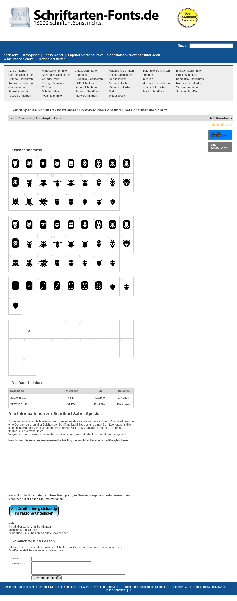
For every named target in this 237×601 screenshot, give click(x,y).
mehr (11, 523)
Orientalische (16, 87)
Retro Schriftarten (120, 87)
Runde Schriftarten (154, 87)
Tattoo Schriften (115, 590)
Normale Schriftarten (189, 83)
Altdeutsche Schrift (18, 59)
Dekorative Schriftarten (56, 74)
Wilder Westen (118, 95)
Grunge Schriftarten (20, 79)
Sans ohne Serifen (188, 87)
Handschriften (118, 79)
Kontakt (55, 586)
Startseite (11, 55)
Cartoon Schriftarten (21, 74)
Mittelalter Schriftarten (156, 83)
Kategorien (31, 55)
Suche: (183, 46)
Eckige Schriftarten (121, 74)
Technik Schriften (52, 95)
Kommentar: (18, 563)
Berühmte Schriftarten (156, 70)
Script (112, 91)
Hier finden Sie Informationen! (44, 499)
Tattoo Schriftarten (51, 59)
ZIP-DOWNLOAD (219, 147)
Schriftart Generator (106, 586)
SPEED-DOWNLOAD (219, 135)
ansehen (123, 397)
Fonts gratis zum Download (211, 586)
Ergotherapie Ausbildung (137, 586)
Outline (46, 87)
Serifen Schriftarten (155, 91)
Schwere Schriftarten (88, 91)
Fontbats (148, 74)
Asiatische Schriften (121, 70)
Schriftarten (35, 495)
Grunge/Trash (50, 79)
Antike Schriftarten (86, 70)
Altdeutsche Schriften (55, 70)
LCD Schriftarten (85, 83)
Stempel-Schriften (187, 91)
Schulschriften (51, 91)
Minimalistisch (118, 83)
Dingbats (81, 74)
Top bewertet (53, 55)
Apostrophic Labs (48, 118)
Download (123, 404)
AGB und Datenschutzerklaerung (26, 586)
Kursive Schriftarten (20, 83)
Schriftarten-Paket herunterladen (133, 55)
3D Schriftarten (17, 70)
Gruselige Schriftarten (89, 79)
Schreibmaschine (19, 91)
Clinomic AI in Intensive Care (173, 586)
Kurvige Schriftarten (54, 83)
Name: (15, 558)
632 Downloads (221, 118)
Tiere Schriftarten (86, 95)
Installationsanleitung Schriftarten (30, 526)
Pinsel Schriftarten (86, 87)
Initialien (148, 79)
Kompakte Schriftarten (190, 79)
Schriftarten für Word (77, 586)
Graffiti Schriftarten (187, 74)
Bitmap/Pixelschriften (189, 70)
